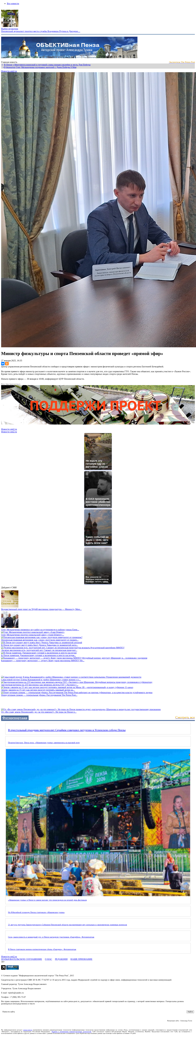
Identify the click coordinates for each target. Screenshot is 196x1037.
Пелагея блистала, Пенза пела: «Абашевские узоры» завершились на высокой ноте (44, 743)
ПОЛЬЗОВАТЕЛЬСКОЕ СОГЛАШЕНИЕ (21, 959)
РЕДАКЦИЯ (61, 959)
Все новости (13, 3)
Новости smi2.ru (9, 71)
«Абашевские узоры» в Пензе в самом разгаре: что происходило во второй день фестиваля (47, 900)
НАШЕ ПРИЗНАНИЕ (81, 959)
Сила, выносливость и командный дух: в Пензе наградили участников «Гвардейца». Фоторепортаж (51, 937)
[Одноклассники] (7, 363)
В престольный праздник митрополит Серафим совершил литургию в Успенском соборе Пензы (67, 730)
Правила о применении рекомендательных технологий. (72, 1031)
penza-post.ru (27, 1030)
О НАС (48, 959)
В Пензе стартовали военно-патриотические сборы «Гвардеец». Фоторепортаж (42, 949)
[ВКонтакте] (3, 363)
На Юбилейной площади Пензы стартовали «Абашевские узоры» (36, 912)
